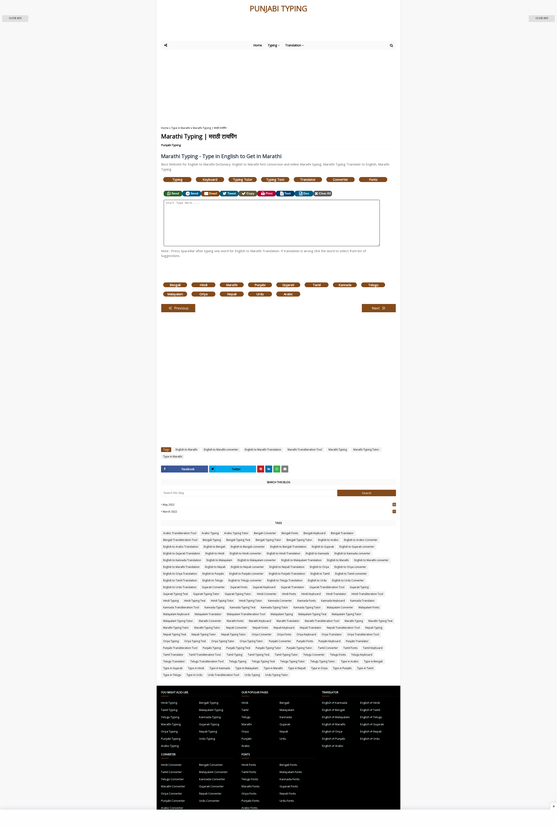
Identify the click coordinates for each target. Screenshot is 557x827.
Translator (308, 179)
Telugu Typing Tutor (292, 661)
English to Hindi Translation (283, 553)
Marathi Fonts (235, 621)
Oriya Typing (171, 641)
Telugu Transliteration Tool (207, 661)
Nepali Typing (373, 628)
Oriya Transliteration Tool (363, 634)
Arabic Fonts (250, 808)
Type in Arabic (350, 661)
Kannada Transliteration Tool (181, 607)
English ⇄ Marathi (333, 724)
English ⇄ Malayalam (336, 717)
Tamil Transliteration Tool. (205, 655)
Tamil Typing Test (258, 655)
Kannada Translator (362, 601)
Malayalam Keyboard (176, 614)
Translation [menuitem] (293, 45)
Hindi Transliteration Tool (367, 594)
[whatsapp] (276, 469)
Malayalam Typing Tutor (346, 614)
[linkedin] (268, 469)
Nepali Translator (310, 628)
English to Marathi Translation (263, 449)
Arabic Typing (210, 533)
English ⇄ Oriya (332, 731)
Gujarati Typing (359, 587)
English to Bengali (214, 547)
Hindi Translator (336, 594)
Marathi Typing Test (380, 621)
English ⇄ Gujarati (372, 724)
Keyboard (210, 179)
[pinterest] (260, 469)
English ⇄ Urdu (370, 739)
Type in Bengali (373, 661)
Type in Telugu (172, 675)
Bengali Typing (212, 540)
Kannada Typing (214, 607)
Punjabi (260, 285)
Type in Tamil (365, 668)
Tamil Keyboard (373, 648)
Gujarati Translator (292, 587)
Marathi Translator (288, 621)
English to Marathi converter (221, 449)
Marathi (231, 285)
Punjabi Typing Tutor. (300, 648)
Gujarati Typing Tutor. (238, 594)
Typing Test (275, 179)
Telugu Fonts (338, 655)
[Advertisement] (267, 29)
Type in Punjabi (342, 668)
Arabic (288, 294)
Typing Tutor (242, 179)
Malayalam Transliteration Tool (246, 614)
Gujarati (288, 285)
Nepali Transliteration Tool (343, 628)
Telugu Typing (237, 661)
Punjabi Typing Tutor (268, 648)
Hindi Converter (267, 594)
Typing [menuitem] (272, 45)
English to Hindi (214, 553)
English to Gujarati (323, 547)
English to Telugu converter (245, 580)
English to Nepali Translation (286, 567)
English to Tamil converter (351, 574)
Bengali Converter (265, 533)
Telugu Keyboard (361, 655)
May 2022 (279, 504)
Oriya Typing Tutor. (251, 641)
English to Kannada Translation (182, 560)
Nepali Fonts (260, 628)
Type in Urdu (194, 675)
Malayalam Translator (208, 614)
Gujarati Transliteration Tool (327, 587)
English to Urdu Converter (348, 580)
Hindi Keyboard (311, 594)
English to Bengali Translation (288, 547)
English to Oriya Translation (180, 574)
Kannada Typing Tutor (274, 607)
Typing (177, 179)
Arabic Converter (172, 808)
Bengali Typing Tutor (268, 540)
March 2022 (279, 511)
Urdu (260, 294)
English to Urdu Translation (179, 587)
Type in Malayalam (246, 668)
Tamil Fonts (350, 648)
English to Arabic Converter (360, 540)
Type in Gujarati (173, 668)
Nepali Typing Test (174, 634)
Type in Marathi (180, 128)
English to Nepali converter (247, 567)
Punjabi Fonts (305, 641)
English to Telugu (212, 580)
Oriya (204, 294)
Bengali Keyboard (314, 533)
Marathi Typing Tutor (176, 628)
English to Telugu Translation (284, 580)
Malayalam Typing (282, 614)
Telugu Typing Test (263, 661)
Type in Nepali (297, 668)
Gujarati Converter (213, 587)
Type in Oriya (319, 668)
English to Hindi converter (245, 553)
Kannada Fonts (306, 601)
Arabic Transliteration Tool (179, 533)
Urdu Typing (252, 675)
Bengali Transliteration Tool (180, 540)
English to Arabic (328, 540)
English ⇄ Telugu (371, 717)
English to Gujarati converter (356, 547)
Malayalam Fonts (369, 607)
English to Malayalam (219, 560)
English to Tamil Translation (180, 580)
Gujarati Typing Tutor (206, 594)
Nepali (232, 294)
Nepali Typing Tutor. (233, 634)
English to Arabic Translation (180, 547)
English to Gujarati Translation (181, 553)
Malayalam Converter (340, 607)
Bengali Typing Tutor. (300, 540)
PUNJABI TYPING (278, 8)
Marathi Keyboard (260, 621)
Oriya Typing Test (195, 641)
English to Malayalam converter (257, 560)
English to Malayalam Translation (301, 560)
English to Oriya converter (350, 567)
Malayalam (175, 294)
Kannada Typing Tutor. (307, 607)
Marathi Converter (210, 621)
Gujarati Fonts (238, 587)
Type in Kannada (220, 668)
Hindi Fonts (289, 594)
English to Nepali (215, 567)
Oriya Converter (262, 634)
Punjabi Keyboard (330, 641)
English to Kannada (317, 553)
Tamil (317, 285)
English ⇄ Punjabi (333, 739)
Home (165, 128)
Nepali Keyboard (283, 628)
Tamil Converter (328, 648)
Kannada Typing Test (242, 607)
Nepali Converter (236, 628)
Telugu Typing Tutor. (323, 661)
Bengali (175, 285)
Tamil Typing (234, 655)
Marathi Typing (338, 449)
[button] (15, 18)
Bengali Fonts (290, 533)
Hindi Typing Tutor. (251, 601)
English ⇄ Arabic (332, 746)
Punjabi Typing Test (238, 648)
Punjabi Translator (357, 641)
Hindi (203, 285)
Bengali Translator (342, 533)
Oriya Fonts (284, 634)
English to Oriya (319, 567)
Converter (340, 179)
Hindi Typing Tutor (222, 601)
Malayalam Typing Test (312, 614)
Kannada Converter (280, 601)
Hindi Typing (171, 601)
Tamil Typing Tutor (286, 655)
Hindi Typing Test (194, 601)
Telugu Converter (314, 655)
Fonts (373, 179)
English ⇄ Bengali (333, 710)
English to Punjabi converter (246, 574)
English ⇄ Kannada (334, 703)
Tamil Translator (173, 655)
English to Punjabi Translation (287, 574)
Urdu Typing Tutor (276, 675)
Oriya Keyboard (306, 634)
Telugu (373, 285)
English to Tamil (320, 574)
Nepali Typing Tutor (203, 634)
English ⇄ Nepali (371, 731)
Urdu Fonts (287, 801)
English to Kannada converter (352, 553)
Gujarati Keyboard (264, 587)
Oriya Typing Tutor (222, 641)
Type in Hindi (196, 668)
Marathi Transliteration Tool (305, 449)
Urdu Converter (209, 801)
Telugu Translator (174, 661)
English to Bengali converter (248, 547)
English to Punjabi (213, 574)
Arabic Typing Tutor (236, 533)
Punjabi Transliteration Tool (180, 648)
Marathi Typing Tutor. (366, 449)
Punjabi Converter (280, 641)
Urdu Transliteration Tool (223, 675)
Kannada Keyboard (333, 601)
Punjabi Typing (171, 145)
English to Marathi (186, 449)
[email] (284, 469)
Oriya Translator (332, 634)
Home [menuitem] (257, 45)
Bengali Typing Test (238, 540)
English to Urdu (317, 580)
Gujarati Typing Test (175, 594)
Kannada (345, 285)
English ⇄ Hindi (370, 703)
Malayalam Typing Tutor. (178, 621)
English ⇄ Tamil (370, 710)
